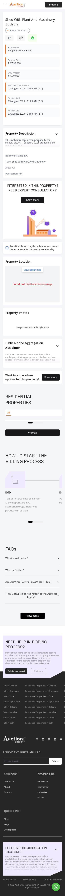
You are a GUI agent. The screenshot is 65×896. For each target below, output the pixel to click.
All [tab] (8, 412)
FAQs (6, 824)
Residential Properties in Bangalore (41, 691)
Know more (50, 377)
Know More (32, 199)
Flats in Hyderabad (11, 701)
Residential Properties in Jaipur (39, 717)
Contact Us (9, 781)
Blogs (6, 819)
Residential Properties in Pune (39, 696)
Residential (43, 781)
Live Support (10, 829)
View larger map (32, 269)
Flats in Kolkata (10, 707)
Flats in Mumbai (10, 712)
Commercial (43, 787)
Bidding (53, 4)
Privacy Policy (29, 879)
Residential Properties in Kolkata (40, 707)
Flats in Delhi (8, 723)
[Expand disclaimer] (57, 134)
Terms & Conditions (53, 879)
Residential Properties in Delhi (39, 723)
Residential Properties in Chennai (40, 685)
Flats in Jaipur (9, 717)
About (7, 787)
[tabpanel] (33, 420)
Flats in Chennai (10, 685)
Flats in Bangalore (11, 691)
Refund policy (9, 879)
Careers (8, 792)
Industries (42, 792)
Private (41, 797)
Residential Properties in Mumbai (40, 712)
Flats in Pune (8, 696)
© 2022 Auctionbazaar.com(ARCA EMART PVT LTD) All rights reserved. (33, 886)
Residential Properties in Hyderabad (42, 701)
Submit (56, 761)
